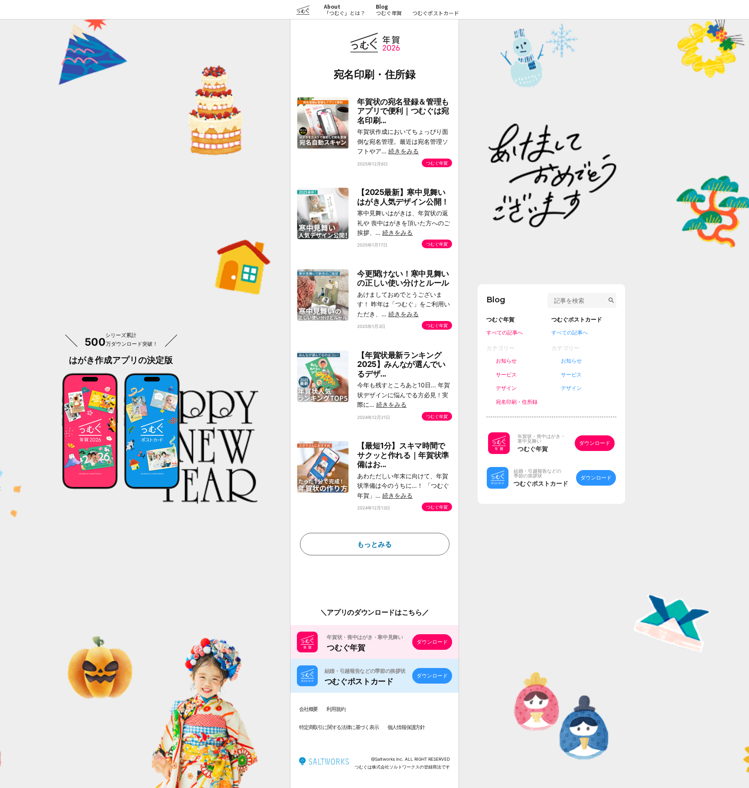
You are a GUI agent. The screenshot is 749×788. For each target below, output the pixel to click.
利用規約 (335, 709)
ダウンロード (432, 642)
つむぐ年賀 (389, 12)
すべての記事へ (504, 332)
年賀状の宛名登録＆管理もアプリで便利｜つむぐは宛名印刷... (403, 111)
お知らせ (506, 360)
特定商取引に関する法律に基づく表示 (339, 727)
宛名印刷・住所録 (516, 402)
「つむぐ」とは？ (344, 9)
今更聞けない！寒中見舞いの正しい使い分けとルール (403, 278)
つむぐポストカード (435, 12)
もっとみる (374, 544)
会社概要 (308, 709)
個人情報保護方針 (406, 727)
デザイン (506, 388)
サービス (506, 374)
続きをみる (403, 151)
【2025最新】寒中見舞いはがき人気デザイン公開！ (403, 197)
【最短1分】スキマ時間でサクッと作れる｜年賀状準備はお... (403, 455)
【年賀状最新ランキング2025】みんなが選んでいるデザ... (401, 364)
